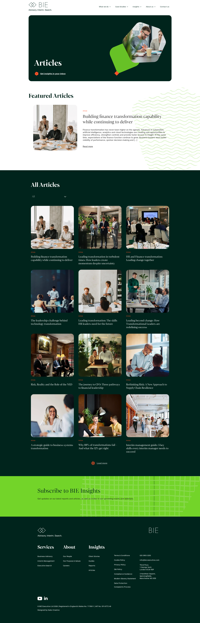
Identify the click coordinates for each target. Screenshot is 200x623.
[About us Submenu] (155, 7)
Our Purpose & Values (72, 561)
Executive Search (45, 566)
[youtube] (40, 598)
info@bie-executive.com (149, 560)
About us (149, 7)
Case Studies (120, 7)
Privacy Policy (120, 565)
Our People (67, 556)
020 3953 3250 (145, 555)
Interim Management (46, 561)
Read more (88, 146)
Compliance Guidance (123, 574)
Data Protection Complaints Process (122, 585)
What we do (104, 7)
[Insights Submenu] (141, 7)
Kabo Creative (53, 610)
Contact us (164, 7)
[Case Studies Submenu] (128, 7)
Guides (91, 561)
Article (85, 111)
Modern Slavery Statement (125, 579)
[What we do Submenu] (111, 7)
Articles (92, 570)
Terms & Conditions (122, 555)
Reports (92, 566)
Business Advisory (45, 556)
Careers (66, 566)
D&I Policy (118, 569)
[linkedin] (46, 598)
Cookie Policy (119, 560)
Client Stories (94, 556)
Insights (136, 7)
